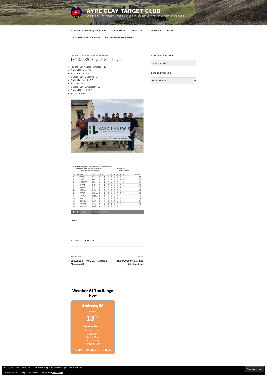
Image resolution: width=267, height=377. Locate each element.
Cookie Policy (57, 373)
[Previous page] (73, 212)
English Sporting (85, 241)
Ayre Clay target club (124, 11)
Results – (171, 30)
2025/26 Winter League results (85, 37)
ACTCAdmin (102, 56)
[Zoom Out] (93, 212)
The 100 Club (119, 30)
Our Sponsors (137, 30)
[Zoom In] (97, 212)
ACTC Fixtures (155, 30)
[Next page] (78, 212)
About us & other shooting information (88, 30)
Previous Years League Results (119, 37)
